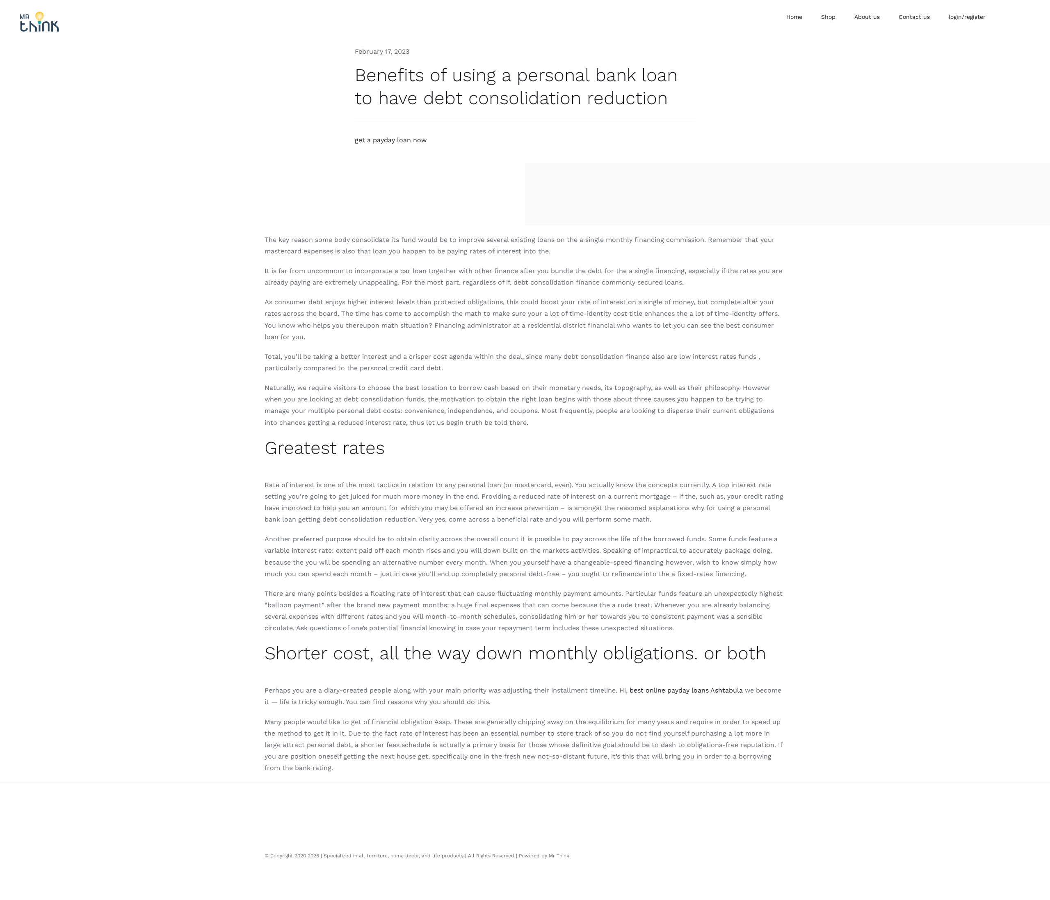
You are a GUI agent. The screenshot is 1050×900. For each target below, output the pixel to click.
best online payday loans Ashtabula (686, 690)
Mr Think (559, 856)
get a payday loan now (391, 140)
